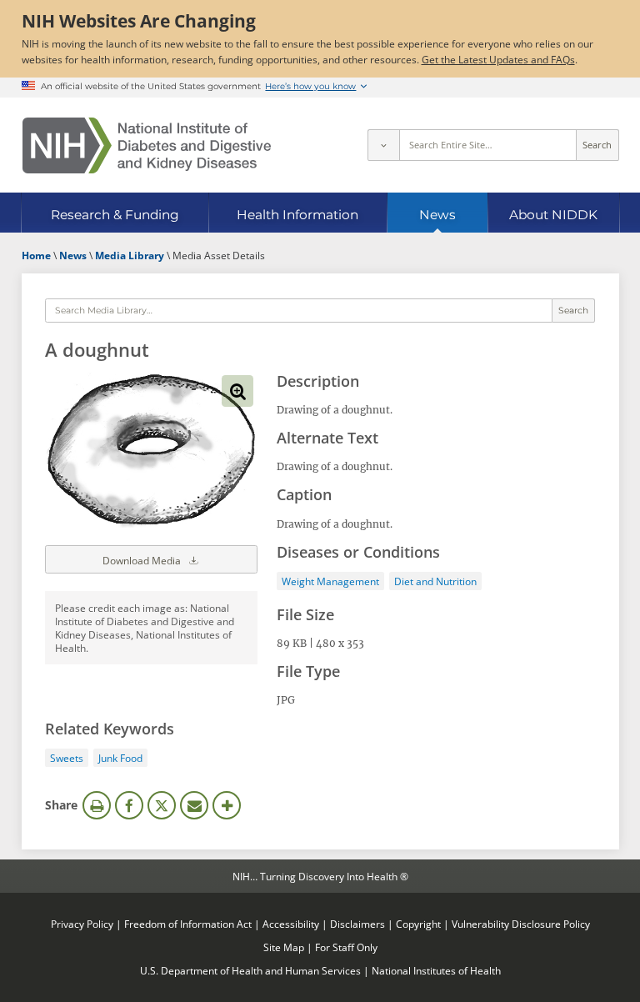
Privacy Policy (82, 923)
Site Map (283, 947)
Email (194, 805)
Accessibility (290, 923)
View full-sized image (237, 391)
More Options (226, 805)
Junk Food (120, 757)
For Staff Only (346, 947)
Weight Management (330, 581)
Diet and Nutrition (435, 581)
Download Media (142, 560)
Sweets (66, 757)
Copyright (418, 923)
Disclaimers (357, 923)
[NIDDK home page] (147, 145)
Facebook (129, 805)
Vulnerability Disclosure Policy (521, 923)
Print (96, 805)
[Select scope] (383, 145)
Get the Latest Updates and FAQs (498, 59)
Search (597, 145)
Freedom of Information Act (188, 923)
